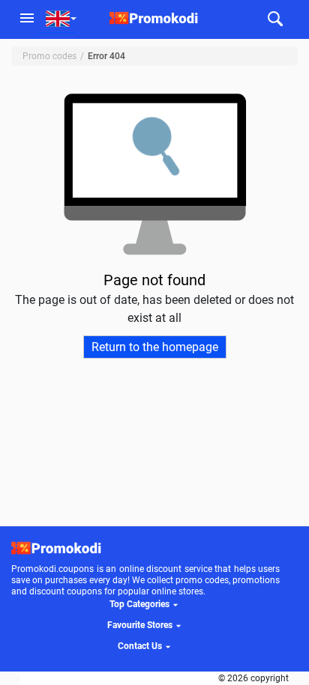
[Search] (275, 19)
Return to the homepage (155, 347)
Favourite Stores (139, 625)
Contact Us (140, 646)
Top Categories (140, 604)
